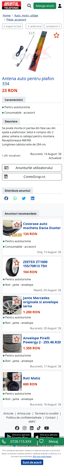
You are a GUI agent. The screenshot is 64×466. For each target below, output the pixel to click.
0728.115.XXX (20, 441)
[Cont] (59, 6)
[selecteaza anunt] (56, 35)
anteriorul (36, 26)
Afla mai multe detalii (42, 456)
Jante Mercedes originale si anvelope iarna (40, 302)
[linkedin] (32, 428)
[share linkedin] (33, 198)
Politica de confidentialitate (23, 417)
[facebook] (17, 428)
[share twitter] (24, 198)
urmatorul (52, 26)
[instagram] (24, 428)
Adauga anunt (45, 6)
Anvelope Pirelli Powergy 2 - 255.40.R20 (42, 340)
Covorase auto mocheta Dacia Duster (42, 225)
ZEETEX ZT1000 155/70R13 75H (35, 264)
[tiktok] (39, 428)
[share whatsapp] (15, 198)
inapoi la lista (13, 26)
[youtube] (46, 428)
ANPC (32, 421)
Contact (50, 417)
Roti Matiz (31, 378)
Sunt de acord (32, 462)
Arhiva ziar (24, 413)
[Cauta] (29, 6)
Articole (8, 413)
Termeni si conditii (46, 413)
